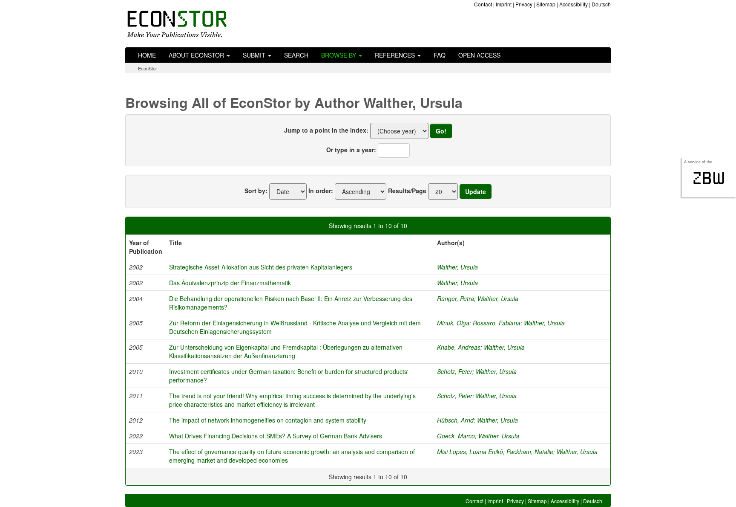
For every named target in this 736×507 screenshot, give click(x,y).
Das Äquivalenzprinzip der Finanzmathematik (230, 282)
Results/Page (407, 190)
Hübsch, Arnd (455, 420)
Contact (483, 4)
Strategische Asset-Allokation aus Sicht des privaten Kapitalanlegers (260, 267)
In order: (320, 190)
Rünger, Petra (455, 298)
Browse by (339, 55)
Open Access (479, 55)
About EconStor (197, 55)
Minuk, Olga (453, 323)
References (396, 55)
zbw (709, 178)
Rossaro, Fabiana (496, 323)
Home (147, 55)
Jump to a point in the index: (326, 130)
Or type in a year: (351, 149)
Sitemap (545, 4)
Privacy (523, 4)
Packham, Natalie (529, 451)
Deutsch (601, 4)
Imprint (504, 4)
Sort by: (255, 190)
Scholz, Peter (454, 371)
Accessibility (573, 4)
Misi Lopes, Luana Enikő (470, 451)
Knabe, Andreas (458, 347)
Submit (255, 55)
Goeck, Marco (456, 436)
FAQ (440, 55)
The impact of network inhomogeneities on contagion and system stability (267, 420)
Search (296, 55)
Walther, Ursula (457, 267)
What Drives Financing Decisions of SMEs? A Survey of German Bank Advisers (275, 436)
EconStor (147, 68)
